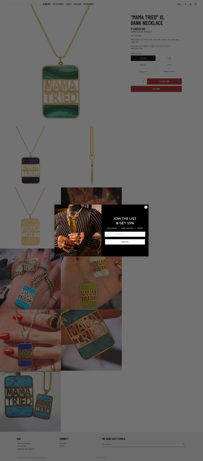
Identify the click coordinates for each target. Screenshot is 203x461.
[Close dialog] (145, 207)
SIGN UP (125, 242)
